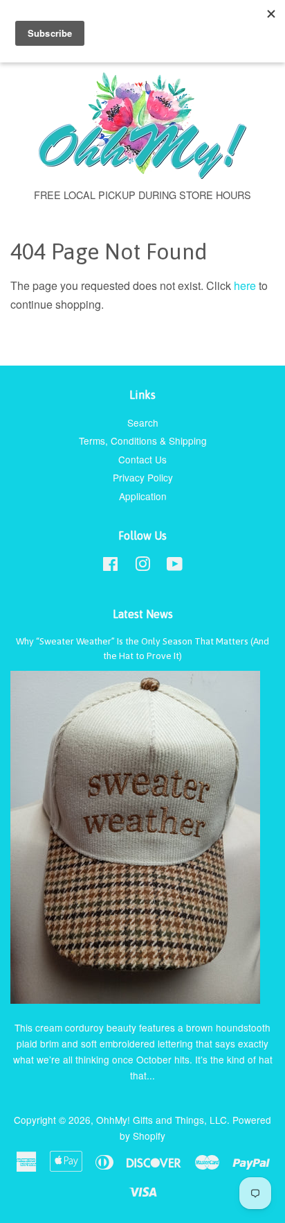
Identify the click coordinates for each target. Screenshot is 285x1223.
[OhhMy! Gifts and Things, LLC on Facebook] (110, 566)
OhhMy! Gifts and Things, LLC (161, 1120)
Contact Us (142, 459)
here (245, 285)
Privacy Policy (143, 477)
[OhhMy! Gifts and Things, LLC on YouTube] (175, 566)
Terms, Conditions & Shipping (143, 440)
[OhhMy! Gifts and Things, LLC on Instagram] (142, 566)
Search (142, 422)
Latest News (143, 614)
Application (143, 496)
